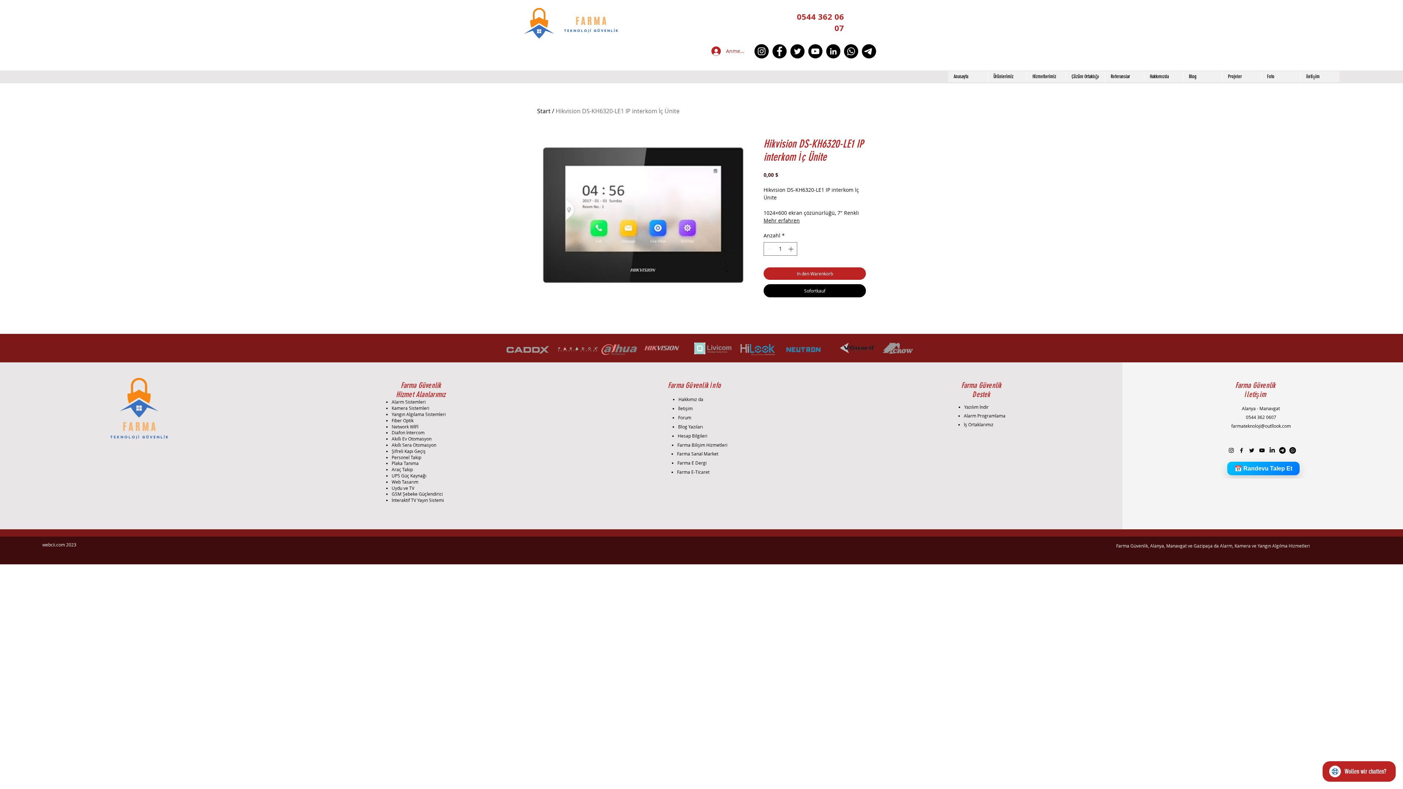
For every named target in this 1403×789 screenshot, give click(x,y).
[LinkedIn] (833, 51)
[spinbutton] (780, 249)
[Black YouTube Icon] (1262, 450)
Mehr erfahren (782, 220)
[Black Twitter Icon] (1251, 450)
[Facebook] (779, 51)
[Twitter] (797, 51)
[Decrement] (769, 249)
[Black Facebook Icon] (1241, 450)
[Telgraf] (869, 51)
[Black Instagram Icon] (1231, 450)
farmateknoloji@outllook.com (1261, 426)
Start (544, 111)
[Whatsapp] (851, 51)
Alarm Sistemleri (409, 402)
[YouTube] (815, 51)
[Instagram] (761, 51)
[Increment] (791, 249)
